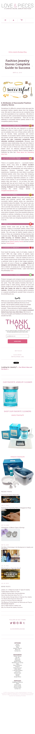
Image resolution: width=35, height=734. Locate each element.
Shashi (17, 675)
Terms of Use (17, 686)
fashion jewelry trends (16, 241)
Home (17, 644)
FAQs (17, 683)
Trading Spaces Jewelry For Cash (10, 591)
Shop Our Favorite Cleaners (17, 411)
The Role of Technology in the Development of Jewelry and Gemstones (17, 548)
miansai (17, 674)
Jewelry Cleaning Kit (17, 415)
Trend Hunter (10, 243)
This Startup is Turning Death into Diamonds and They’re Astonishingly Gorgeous (16, 603)
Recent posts (6, 491)
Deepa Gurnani (17, 668)
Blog (17, 647)
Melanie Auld (17, 673)
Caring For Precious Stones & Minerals (11, 600)
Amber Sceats (17, 656)
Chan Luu (17, 659)
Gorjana (17, 666)
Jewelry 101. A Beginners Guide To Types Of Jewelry (15, 589)
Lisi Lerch (17, 671)
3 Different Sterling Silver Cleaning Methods (13, 593)
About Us (17, 649)
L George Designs (17, 670)
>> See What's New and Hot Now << (16, 368)
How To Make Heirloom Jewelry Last (11, 605)
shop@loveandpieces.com (9, 190)
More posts (5, 586)
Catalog (17, 645)
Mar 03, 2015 (17, 72)
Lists (22, 357)
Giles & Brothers (17, 665)
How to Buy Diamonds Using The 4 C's (11, 595)
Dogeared (17, 660)
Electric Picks (17, 661)
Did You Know (15, 357)
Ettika (17, 664)
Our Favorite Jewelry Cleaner (17, 382)
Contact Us (17, 651)
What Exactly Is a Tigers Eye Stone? (11, 568)
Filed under (17, 354)
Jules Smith (17, 669)
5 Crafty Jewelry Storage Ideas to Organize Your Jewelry (16, 597)
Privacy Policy (17, 687)
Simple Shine (17, 677)
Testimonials (17, 685)
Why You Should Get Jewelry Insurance (12, 607)
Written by (18, 350)
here (11, 270)
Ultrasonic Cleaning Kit (17, 457)
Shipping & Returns (17, 682)
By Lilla (17, 657)
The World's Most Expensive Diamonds (11, 598)
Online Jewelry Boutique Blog (18, 52)
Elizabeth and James (17, 662)
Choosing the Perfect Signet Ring (10, 494)
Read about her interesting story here (17, 153)
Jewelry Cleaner (17, 648)
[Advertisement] (17, 36)
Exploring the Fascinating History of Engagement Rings (16, 507)
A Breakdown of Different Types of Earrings (12, 527)
